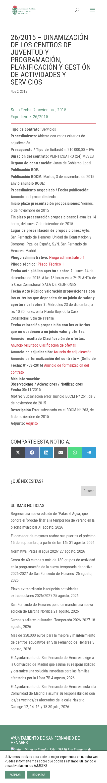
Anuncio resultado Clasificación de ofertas (43, 345)
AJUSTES (40, 766)
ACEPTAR (15, 775)
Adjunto (32, 423)
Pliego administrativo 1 (67, 257)
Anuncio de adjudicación (72, 352)
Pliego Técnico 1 (51, 264)
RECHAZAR (38, 775)
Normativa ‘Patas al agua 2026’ (35, 551)
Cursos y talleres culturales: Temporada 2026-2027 (50, 620)
